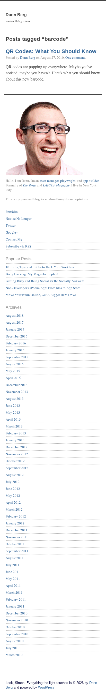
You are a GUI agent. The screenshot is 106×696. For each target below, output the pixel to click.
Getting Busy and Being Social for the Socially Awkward (45, 281)
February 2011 (16, 599)
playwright (67, 180)
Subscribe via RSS (18, 246)
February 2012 (16, 516)
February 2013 (16, 433)
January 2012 (15, 523)
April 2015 (13, 377)
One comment (75, 57)
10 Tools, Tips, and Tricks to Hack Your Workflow (40, 267)
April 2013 (13, 419)
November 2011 (17, 537)
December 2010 (17, 613)
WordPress (46, 687)
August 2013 (15, 398)
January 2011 (15, 606)
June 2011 (13, 571)
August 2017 (15, 322)
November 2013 (17, 391)
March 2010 (14, 654)
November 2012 (17, 454)
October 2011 (15, 544)
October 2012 (15, 461)
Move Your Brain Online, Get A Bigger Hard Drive (41, 294)
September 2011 (17, 551)
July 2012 (13, 481)
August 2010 (15, 641)
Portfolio (12, 211)
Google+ (12, 232)
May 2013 (13, 412)
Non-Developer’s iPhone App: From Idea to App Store (43, 287)
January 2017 (15, 329)
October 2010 (15, 627)
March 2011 (14, 592)
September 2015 (17, 357)
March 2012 (14, 509)
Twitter (10, 225)
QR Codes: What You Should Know (51, 51)
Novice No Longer (18, 218)
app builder (91, 180)
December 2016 (17, 336)
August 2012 (15, 474)
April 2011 (13, 585)
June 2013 (13, 405)
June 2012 (13, 488)
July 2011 (13, 564)
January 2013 (15, 440)
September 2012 (17, 467)
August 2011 (15, 557)
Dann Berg (27, 57)
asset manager (49, 180)
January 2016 (15, 350)
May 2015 (13, 371)
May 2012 (13, 495)
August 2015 (15, 364)
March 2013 (14, 426)
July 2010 (13, 647)
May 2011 (13, 578)
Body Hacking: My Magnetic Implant (32, 274)
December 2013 (17, 384)
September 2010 (17, 634)
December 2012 (17, 447)
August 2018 (15, 315)
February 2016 (16, 343)
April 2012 (13, 502)
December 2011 (17, 530)
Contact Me (14, 239)
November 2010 (17, 620)
